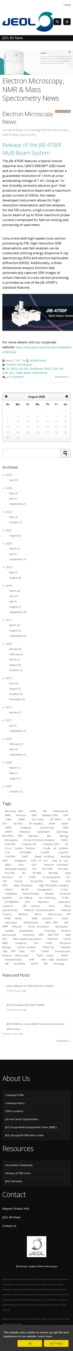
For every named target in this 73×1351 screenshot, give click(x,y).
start (18, 73)
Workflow (19, 963)
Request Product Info (15, 1208)
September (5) (17, 636)
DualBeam (36, 368)
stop (54, 73)
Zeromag (59, 963)
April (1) (13, 480)
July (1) (13, 498)
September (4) (17, 612)
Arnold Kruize (38, 360)
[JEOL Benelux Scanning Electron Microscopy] (28, 21)
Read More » (62, 377)
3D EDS (24, 368)
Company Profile (14, 1095)
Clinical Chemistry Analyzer (39, 840)
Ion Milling (25, 897)
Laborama (43, 901)
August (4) (15, 577)
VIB (7, 963)
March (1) (14, 548)
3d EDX (17, 823)
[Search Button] (57, 21)
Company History (15, 1103)
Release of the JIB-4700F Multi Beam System (32, 149)
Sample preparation (19, 930)
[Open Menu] (67, 21)
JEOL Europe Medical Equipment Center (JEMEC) (31, 1127)
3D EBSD (12, 368)
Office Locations (14, 1111)
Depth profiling (44, 856)
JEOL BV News (11, 1217)
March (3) (14, 625)
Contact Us (9, 1226)
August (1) (15, 606)
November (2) (17, 699)
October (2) (15, 694)
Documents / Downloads (19, 1165)
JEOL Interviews (13, 1181)
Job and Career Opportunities (21, 1119)
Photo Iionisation (38, 926)
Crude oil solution (55, 848)
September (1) (17, 504)
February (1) (16, 744)
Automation (43, 831)
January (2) (15, 649)
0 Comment (16, 377)
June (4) (13, 683)
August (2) (15, 535)
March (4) (14, 591)
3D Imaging (35, 823)
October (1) (15, 522)
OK (30, 1343)
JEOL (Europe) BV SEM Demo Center (24, 1135)
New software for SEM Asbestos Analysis (30, 986)
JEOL (12, 373)
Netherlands (39, 373)
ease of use (39, 860)
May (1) (13, 493)
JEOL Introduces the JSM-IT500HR (25, 1005)
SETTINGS (56, 1343)
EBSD (48, 368)
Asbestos (24, 831)
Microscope (55, 914)
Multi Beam (23, 373)
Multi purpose (42, 918)
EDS (55, 368)
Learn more (45, 1336)
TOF (33, 951)
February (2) (16, 654)
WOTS (34, 963)
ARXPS (8, 831)
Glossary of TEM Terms (18, 1173)
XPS (46, 963)
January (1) (15, 712)
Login (67, 4)
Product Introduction (19, 364)
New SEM (51, 922)
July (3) (13, 554)
